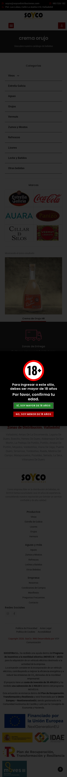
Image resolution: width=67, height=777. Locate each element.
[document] (33, 388)
